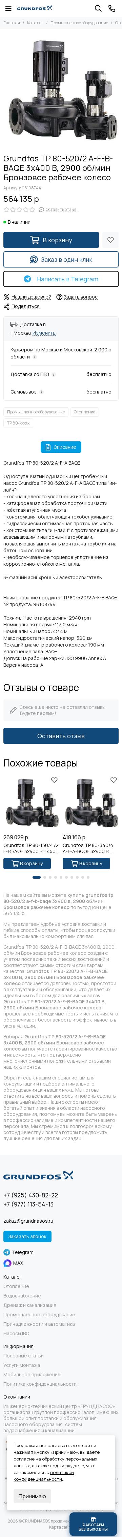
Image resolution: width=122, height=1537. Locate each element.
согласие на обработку (39, 1459)
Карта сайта (61, 1527)
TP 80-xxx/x (18, 423)
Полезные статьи (23, 1356)
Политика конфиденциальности (40, 1384)
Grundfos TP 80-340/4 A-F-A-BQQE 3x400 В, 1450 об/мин (88, 848)
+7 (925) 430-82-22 (30, 1195)
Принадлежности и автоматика (39, 1324)
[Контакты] (112, 8)
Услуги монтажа (21, 1365)
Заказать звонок (27, 1236)
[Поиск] (98, 8)
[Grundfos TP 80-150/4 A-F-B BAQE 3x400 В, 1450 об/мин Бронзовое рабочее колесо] (31, 802)
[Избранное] (110, 240)
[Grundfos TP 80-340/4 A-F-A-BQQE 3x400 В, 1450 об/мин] (91, 802)
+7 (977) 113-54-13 (28, 1204)
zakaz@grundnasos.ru (28, 1221)
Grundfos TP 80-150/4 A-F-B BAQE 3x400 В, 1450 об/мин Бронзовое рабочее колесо (31, 848)
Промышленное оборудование (79, 23)
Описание (65, 447)
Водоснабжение (22, 1296)
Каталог (35, 23)
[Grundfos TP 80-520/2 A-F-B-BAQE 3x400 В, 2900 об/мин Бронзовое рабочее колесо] (61, 89)
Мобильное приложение (32, 1375)
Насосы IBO (16, 1333)
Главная (11, 23)
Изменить (44, 333)
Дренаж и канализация (29, 1305)
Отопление (84, 412)
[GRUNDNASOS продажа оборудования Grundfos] (34, 8)
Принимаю (32, 1496)
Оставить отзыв (61, 736)
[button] (37, 877)
